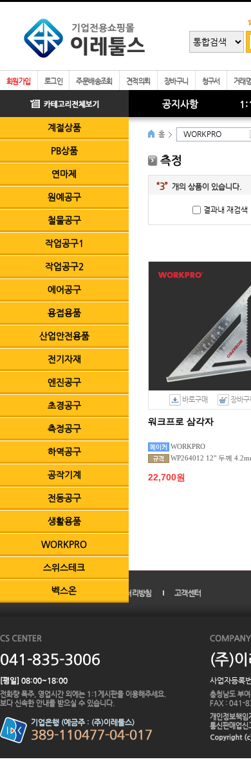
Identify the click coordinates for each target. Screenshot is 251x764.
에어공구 (64, 289)
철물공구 (64, 220)
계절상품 (64, 127)
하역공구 (64, 451)
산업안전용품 (64, 336)
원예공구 (64, 197)
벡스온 (64, 590)
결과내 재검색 (225, 209)
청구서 (211, 81)
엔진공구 (64, 382)
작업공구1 (64, 243)
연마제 (64, 173)
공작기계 (64, 474)
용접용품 (64, 312)
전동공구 (64, 498)
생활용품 (64, 521)
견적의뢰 (138, 81)
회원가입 (18, 81)
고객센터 (187, 592)
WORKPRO (64, 544)
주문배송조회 (94, 81)
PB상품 (64, 150)
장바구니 (176, 81)
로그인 (53, 81)
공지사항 (180, 103)
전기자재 (64, 359)
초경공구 (64, 405)
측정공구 (64, 428)
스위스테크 (64, 567)
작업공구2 (64, 266)
